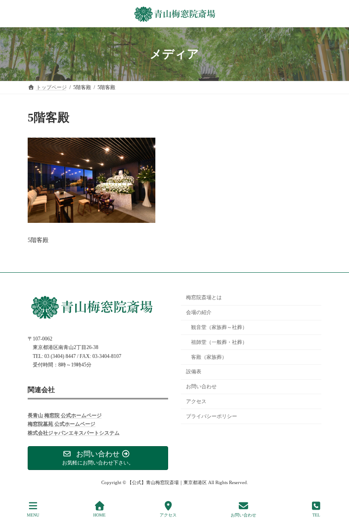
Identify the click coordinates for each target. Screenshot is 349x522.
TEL (316, 515)
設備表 (193, 372)
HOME (99, 515)
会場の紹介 (199, 312)
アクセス (196, 401)
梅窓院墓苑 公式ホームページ (61, 424)
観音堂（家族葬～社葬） (219, 327)
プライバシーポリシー (211, 416)
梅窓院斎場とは (204, 297)
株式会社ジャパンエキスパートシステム (74, 433)
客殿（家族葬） (209, 357)
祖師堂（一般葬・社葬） (219, 342)
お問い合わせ (201, 386)
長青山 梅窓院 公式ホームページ (65, 415)
